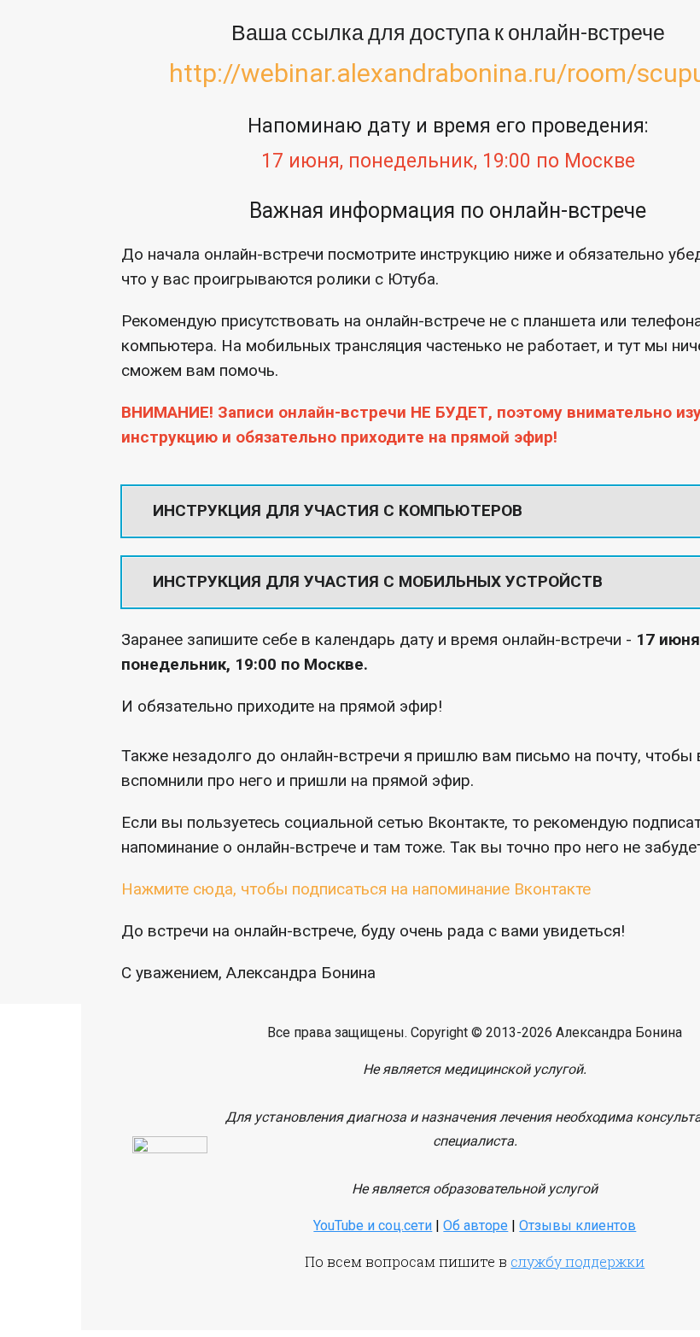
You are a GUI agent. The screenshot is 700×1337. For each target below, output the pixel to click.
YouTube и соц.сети (372, 1225)
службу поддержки (577, 1261)
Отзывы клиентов (577, 1225)
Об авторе (475, 1225)
